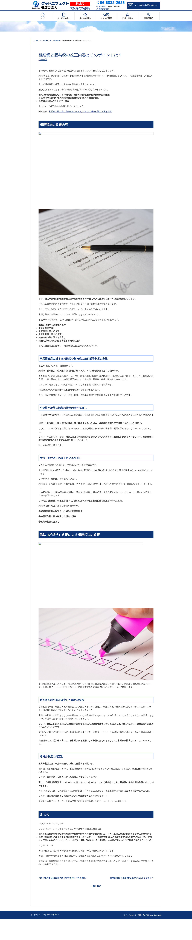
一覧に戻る (96, 886)
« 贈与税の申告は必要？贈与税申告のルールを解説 (62, 878)
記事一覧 (43, 59)
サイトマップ (35, 915)
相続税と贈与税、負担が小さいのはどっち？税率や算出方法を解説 (80, 111)
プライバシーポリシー (51, 915)
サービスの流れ (63, 18)
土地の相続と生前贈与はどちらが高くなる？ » (131, 878)
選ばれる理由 (85, 18)
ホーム (42, 18)
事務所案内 (148, 18)
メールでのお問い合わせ (145, 5)
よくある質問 (106, 18)
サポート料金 (127, 18)
